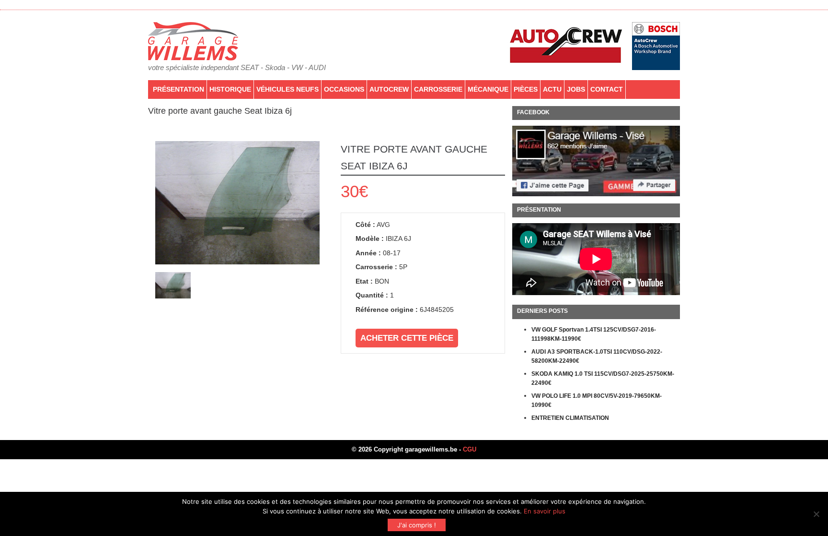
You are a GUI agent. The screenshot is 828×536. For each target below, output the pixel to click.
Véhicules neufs (287, 89)
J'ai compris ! (416, 525)
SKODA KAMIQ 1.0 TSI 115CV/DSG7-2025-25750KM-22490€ (602, 378)
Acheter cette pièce (406, 338)
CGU (469, 449)
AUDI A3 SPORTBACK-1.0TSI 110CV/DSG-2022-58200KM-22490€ (596, 356)
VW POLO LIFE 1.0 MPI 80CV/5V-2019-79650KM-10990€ (596, 401)
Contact (606, 89)
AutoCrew (389, 89)
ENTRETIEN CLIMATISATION (570, 418)
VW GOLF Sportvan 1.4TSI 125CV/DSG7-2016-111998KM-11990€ (593, 334)
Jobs (576, 89)
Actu (552, 89)
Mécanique (488, 89)
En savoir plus (544, 511)
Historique (230, 89)
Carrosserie (438, 89)
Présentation (178, 89)
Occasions (344, 89)
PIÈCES (526, 89)
